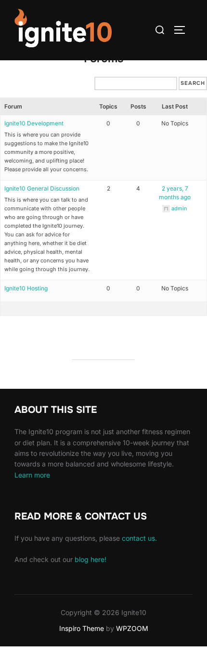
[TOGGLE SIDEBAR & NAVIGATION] (183, 30)
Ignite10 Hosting (26, 288)
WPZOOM (132, 628)
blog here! (90, 559)
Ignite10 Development (34, 123)
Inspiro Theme (81, 628)
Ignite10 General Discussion (41, 188)
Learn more (32, 475)
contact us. (139, 538)
